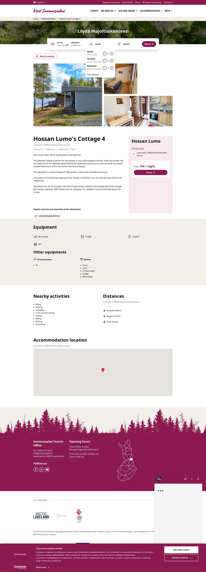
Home (35, 19)
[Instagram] (41, 469)
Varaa (149, 172)
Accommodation (150, 10)
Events (94, 10)
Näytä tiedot (41, 567)
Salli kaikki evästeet (181, 550)
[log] (178, 516)
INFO (167, 10)
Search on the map (153, 2)
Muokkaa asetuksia (180, 558)
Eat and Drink (126, 10)
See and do (107, 10)
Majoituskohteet (49, 19)
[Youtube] (47, 469)
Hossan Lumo (138, 148)
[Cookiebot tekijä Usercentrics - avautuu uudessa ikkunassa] (20, 567)
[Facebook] (35, 469)
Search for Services (111, 2)
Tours (137, 2)
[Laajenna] (115, 11)
